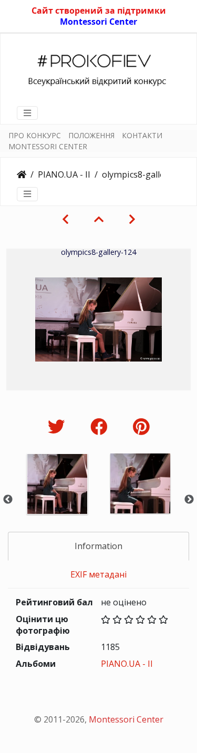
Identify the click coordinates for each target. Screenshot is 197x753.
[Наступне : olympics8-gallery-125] (132, 219)
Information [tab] (98, 546)
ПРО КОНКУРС (34, 135)
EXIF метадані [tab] (98, 574)
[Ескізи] (98, 219)
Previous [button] (8, 499)
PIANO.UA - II (64, 174)
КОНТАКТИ (142, 135)
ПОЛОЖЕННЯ (91, 135)
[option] (57, 498)
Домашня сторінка (21, 174)
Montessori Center (98, 21)
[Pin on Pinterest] (141, 426)
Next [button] (189, 499)
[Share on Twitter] (58, 426)
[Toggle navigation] (27, 113)
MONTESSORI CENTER (47, 146)
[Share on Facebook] (101, 426)
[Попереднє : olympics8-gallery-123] (65, 219)
